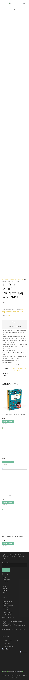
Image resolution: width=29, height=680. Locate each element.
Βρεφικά (5, 588)
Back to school (6, 582)
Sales (4, 595)
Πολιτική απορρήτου (7, 601)
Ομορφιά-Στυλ (20, 311)
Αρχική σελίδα (5, 279)
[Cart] (26, 4)
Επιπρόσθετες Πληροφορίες (14, 326)
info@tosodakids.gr (8, 646)
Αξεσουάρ (5, 584)
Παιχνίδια (4, 312)
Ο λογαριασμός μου (7, 612)
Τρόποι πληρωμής (7, 614)
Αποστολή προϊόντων (8, 605)
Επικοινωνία (5, 610)
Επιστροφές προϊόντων (8, 607)
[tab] (14, 322)
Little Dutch (7, 315)
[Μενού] (14, 9)
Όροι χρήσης (6, 603)
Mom (4, 592)
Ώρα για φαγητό (6, 579)
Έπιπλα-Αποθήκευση (19, 279)
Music (21, 309)
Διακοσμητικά (5, 311)
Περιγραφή (14, 322)
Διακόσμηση (11, 279)
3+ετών (14, 373)
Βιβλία (4, 586)
